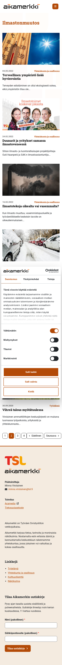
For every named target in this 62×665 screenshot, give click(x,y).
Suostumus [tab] (11, 279)
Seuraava (51, 435)
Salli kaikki (31, 372)
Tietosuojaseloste (14, 507)
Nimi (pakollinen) (15, 619)
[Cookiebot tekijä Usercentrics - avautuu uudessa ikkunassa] (45, 271)
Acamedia (10, 503)
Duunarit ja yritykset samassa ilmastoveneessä (24, 142)
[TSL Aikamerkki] (22, 6)
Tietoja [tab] (51, 279)
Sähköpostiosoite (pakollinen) (22, 633)
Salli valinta (31, 381)
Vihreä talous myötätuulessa (22, 410)
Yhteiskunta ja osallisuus (21, 572)
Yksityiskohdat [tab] (31, 279)
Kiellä (31, 391)
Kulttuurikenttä (15, 577)
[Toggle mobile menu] (55, 6)
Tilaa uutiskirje (16, 648)
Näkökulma (14, 581)
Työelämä (13, 568)
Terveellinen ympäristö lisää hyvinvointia (23, 76)
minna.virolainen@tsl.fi (20, 489)
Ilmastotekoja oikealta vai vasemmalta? (30, 206)
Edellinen (36, 435)
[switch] (54, 340)
